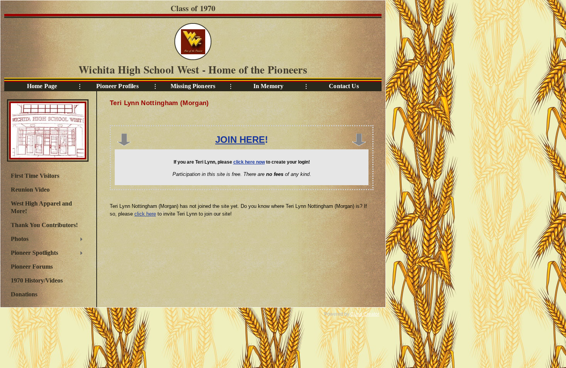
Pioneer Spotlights (32, 253)
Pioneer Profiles (117, 86)
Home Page (42, 86)
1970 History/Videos (37, 280)
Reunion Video (30, 189)
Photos (17, 240)
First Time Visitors (35, 175)
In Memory (268, 86)
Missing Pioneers (193, 86)
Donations (24, 294)
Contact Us (343, 86)
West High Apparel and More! (41, 207)
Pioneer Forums (32, 266)
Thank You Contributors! (44, 225)
